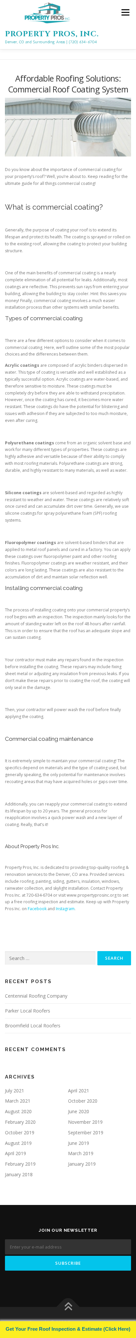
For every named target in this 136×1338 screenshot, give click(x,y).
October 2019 (19, 1132)
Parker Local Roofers (27, 1011)
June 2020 (78, 1111)
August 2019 (18, 1143)
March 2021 (17, 1101)
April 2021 (78, 1090)
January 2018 (19, 1174)
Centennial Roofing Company (36, 996)
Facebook (37, 908)
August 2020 (18, 1111)
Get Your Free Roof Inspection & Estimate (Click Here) (68, 1329)
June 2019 (78, 1143)
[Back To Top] (68, 1307)
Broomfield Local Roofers (32, 1025)
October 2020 (82, 1101)
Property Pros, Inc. (52, 34)
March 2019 (80, 1153)
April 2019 (15, 1153)
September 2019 (85, 1132)
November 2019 (85, 1122)
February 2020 (20, 1122)
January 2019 (82, 1164)
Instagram (65, 908)
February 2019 (20, 1164)
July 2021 (14, 1090)
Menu (124, 12)
